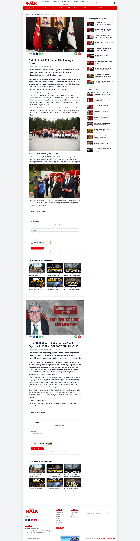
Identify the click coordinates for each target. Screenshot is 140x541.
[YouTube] (35, 520)
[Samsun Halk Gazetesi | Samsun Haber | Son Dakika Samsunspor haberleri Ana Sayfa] (31, 3)
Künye (72, 516)
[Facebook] (26, 520)
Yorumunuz (34, 230)
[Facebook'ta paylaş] (34, 53)
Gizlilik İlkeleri (74, 512)
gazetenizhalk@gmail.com (33, 528)
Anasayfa (28, 14)
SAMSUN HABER (46, 1)
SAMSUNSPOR (55, 1)
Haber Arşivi (59, 524)
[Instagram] (32, 520)
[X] (29, 520)
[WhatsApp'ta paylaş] (40, 53)
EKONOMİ (75, 1)
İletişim (73, 514)
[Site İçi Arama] (92, 2)
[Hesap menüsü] (114, 3)
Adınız (32, 224)
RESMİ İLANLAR (84, 1)
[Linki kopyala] (43, 53)
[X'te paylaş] (37, 53)
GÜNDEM (63, 1)
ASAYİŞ (69, 1)
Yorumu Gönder (38, 248)
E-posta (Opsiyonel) (60, 224)
